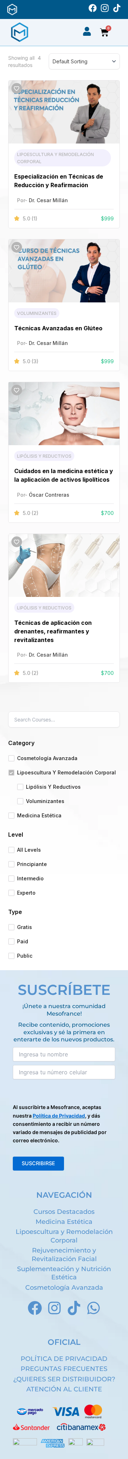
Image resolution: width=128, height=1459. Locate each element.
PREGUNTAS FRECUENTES (64, 1369)
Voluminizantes (37, 313)
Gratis (24, 927)
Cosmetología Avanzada (47, 758)
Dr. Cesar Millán (48, 200)
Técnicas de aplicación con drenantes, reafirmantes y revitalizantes (53, 631)
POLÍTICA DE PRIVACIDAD (64, 1359)
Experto (26, 893)
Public (24, 956)
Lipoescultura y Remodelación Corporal (66, 772)
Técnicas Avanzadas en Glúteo (58, 328)
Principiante (32, 864)
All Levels (29, 850)
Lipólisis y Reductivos (44, 456)
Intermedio (30, 878)
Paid (22, 941)
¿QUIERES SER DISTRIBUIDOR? (64, 1379)
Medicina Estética (39, 815)
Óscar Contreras (49, 495)
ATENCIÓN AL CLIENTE (64, 1389)
